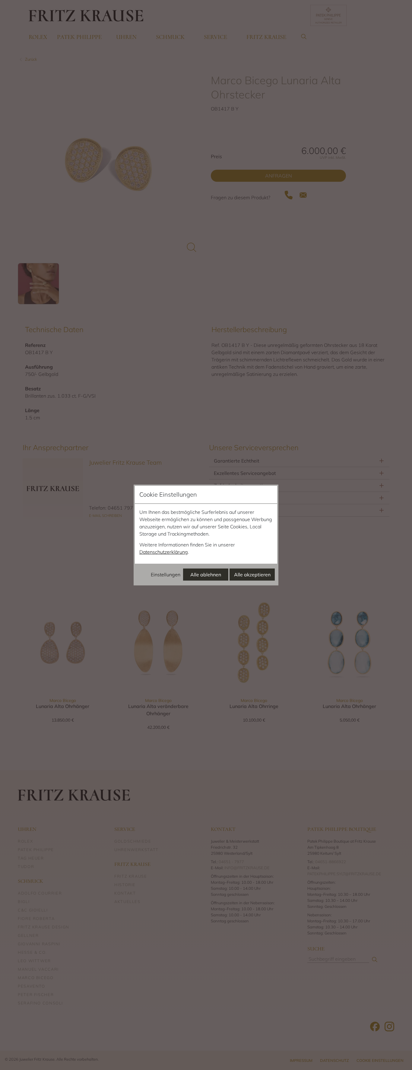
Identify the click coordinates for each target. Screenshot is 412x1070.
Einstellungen (165, 575)
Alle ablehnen (205, 575)
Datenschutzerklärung (163, 552)
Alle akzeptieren (252, 575)
